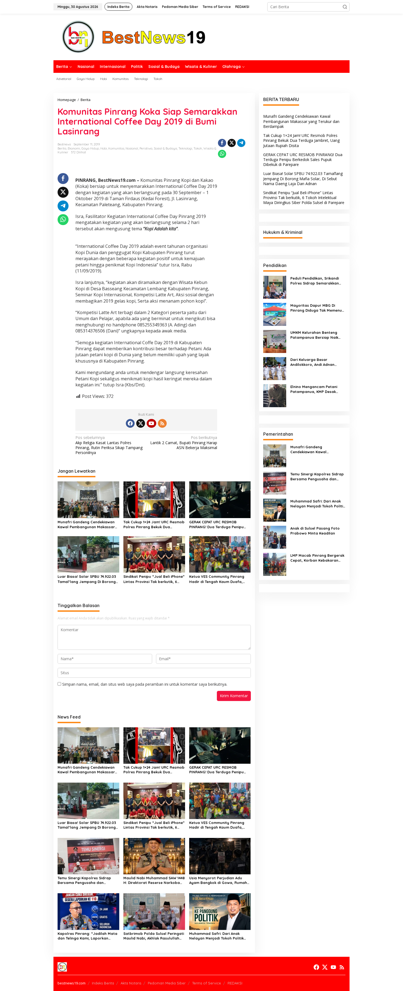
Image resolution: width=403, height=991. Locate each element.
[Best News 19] (133, 36)
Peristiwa (146, 148)
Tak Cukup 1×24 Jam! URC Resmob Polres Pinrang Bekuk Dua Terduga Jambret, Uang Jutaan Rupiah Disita (154, 524)
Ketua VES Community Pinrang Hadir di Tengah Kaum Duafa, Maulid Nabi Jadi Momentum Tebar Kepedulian (216, 579)
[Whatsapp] (222, 154)
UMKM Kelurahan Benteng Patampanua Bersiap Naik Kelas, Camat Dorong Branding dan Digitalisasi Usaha (314, 335)
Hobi (103, 148)
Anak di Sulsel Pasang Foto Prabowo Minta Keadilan (315, 530)
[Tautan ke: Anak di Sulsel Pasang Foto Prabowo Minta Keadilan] (274, 536)
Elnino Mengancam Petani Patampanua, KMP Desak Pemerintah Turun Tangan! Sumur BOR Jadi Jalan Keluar (317, 389)
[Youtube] (151, 423)
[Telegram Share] (241, 143)
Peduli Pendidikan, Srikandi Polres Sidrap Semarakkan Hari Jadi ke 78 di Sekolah (314, 281)
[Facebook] (130, 423)
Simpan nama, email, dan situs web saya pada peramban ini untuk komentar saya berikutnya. (144, 684)
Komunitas (116, 148)
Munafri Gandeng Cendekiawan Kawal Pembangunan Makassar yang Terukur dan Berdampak (86, 524)
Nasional (132, 148)
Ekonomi (74, 148)
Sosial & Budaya (165, 148)
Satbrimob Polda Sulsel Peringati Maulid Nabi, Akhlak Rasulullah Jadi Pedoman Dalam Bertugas (153, 936)
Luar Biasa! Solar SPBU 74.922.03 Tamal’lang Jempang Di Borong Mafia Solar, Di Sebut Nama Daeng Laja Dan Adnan (87, 579)
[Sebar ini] (222, 143)
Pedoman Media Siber (167, 983)
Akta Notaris (131, 983)
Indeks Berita (103, 983)
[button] (345, 7)
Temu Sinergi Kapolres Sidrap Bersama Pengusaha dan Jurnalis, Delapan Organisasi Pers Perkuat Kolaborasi (84, 880)
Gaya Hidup (90, 148)
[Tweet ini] (232, 143)
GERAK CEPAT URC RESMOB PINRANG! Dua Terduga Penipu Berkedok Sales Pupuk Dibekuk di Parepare (219, 524)
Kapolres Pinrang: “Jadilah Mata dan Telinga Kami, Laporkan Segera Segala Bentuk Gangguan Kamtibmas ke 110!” (88, 936)
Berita (62, 148)
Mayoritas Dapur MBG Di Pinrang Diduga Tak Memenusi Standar (317, 308)
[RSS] (162, 423)
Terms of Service (206, 983)
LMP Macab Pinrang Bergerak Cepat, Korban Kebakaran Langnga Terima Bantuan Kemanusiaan (317, 558)
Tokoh (198, 148)
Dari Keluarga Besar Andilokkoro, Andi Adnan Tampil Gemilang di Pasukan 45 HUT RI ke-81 (316, 362)
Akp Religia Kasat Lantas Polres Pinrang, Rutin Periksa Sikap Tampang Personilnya (109, 445)
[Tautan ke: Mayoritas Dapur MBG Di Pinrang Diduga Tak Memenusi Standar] (274, 313)
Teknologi (185, 148)
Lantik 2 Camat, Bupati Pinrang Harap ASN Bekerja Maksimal (183, 442)
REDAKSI (235, 983)
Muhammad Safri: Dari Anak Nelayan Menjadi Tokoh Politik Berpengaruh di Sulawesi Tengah (219, 936)
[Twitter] (140, 423)
